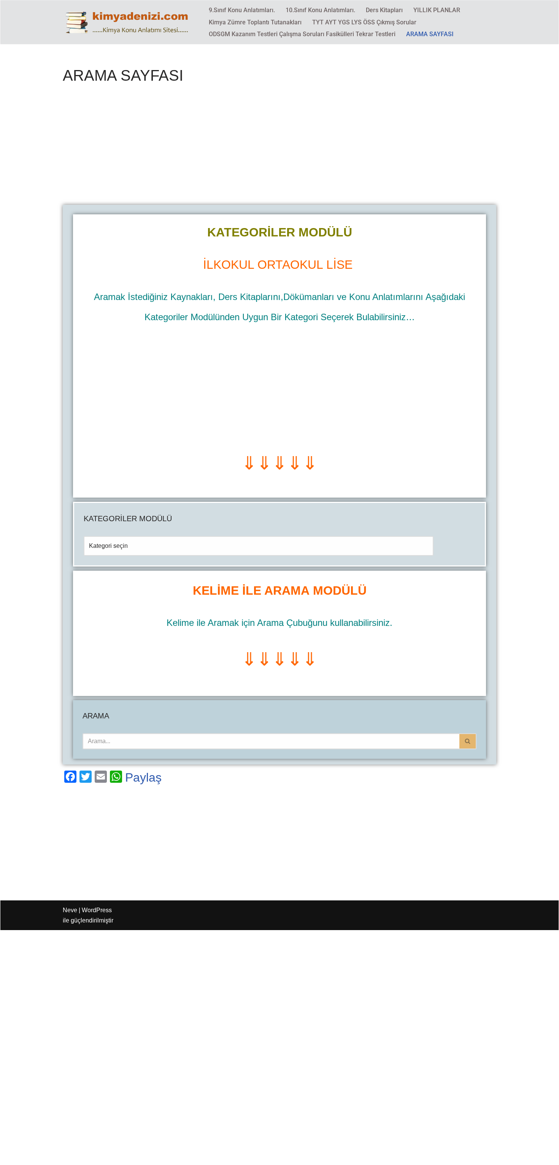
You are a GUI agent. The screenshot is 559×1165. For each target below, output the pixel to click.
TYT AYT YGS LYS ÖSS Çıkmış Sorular (364, 22)
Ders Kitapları (384, 10)
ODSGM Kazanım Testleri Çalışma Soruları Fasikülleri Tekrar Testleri (302, 34)
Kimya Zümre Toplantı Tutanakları (255, 22)
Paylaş (143, 777)
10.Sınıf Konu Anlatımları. (320, 10)
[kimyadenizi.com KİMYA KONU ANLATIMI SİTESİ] (129, 22)
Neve (70, 910)
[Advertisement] (279, 148)
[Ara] (467, 741)
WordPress (97, 910)
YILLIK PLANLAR (436, 10)
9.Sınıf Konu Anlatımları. (242, 10)
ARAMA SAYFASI (430, 34)
